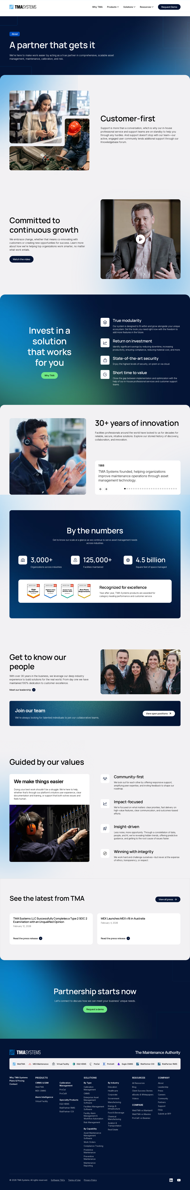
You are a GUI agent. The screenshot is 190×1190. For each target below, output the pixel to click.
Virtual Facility (41, 1101)
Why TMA (50, 375)
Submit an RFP (164, 1114)
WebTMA (39, 1087)
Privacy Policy (90, 1180)
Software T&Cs (58, 1180)
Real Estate (113, 1129)
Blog (134, 1087)
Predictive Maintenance (90, 1151)
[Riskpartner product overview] (145, 1064)
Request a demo (95, 1009)
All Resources (138, 1083)
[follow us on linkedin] (171, 1180)
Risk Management (92, 1122)
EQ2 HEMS (64, 1104)
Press (160, 1091)
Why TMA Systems (18, 1077)
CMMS (87, 1093)
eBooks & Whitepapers (142, 1094)
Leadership (163, 1087)
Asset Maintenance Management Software (92, 1135)
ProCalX (63, 1093)
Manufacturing (114, 1102)
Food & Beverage (116, 1112)
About (160, 1083)
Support (161, 1106)
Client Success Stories (142, 1091)
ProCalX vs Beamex (141, 1118)
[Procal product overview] (95, 1064)
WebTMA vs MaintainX (142, 1110)
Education (112, 1087)
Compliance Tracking (93, 1146)
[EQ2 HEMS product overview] (79, 1064)
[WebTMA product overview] (19, 1064)
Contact (13, 1084)
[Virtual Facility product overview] (60, 1064)
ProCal (63, 1089)
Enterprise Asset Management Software (91, 1100)
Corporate (112, 1094)
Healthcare (113, 1091)
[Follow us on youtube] (179, 1180)
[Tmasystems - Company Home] (25, 1052)
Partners (162, 1102)
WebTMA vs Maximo (141, 1114)
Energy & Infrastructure (114, 1107)
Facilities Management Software (94, 1107)
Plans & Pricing (16, 1081)
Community (163, 1098)
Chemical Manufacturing (114, 1117)
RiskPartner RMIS (67, 1108)
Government (113, 1098)
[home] (22, 7)
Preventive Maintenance (90, 1157)
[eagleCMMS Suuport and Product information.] (125, 1064)
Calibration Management (90, 1088)
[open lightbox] (141, 239)
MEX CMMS (40, 1091)
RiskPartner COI (67, 1111)
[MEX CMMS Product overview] (39, 1064)
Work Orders (90, 1142)
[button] (113, 6)
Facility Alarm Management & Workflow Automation (93, 1116)
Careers (161, 1094)
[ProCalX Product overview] (108, 1064)
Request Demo (169, 6)
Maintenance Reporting (90, 1164)
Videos (135, 1098)
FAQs (160, 1110)
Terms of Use (74, 1180)
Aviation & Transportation (114, 1124)
